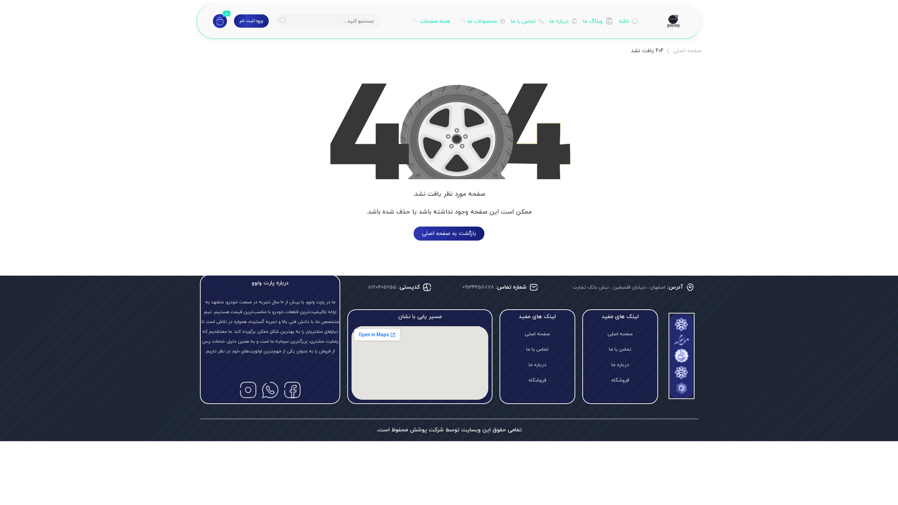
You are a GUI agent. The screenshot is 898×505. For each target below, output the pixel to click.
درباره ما (620, 364)
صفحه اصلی (687, 50)
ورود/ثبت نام (251, 21)
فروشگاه (620, 380)
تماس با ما (620, 349)
